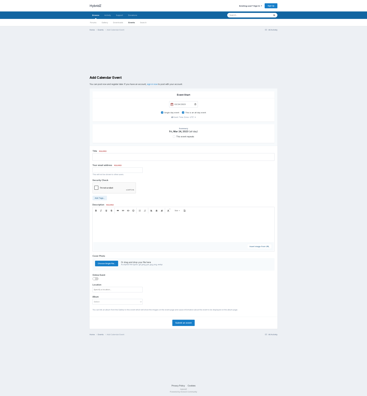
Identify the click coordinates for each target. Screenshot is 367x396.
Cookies (192, 385)
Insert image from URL (259, 246)
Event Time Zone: (183, 117)
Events (131, 22)
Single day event (171, 112)
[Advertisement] (142, 56)
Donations (132, 15)
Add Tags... (100, 198)
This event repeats (185, 136)
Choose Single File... (106, 263)
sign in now (152, 84)
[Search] (274, 15)
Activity (107, 15)
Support (119, 15)
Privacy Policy (178, 385)
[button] (95, 210)
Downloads (118, 22)
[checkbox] (162, 112)
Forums (93, 22)
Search (143, 22)
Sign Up (271, 6)
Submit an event (183, 323)
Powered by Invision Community (183, 392)
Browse (95, 15)
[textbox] (183, 227)
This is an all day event (195, 112)
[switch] (95, 278)
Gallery (105, 22)
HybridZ (95, 6)
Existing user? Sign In (250, 6)
